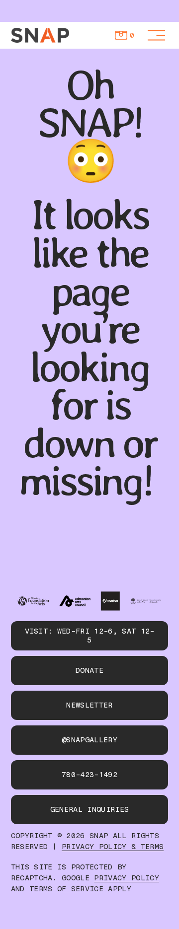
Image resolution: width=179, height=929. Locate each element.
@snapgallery (89, 739)
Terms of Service (66, 889)
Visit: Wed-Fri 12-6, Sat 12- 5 (90, 635)
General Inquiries (89, 809)
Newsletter (89, 705)
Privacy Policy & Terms (113, 847)
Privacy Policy (126, 878)
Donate (89, 670)
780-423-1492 (89, 774)
